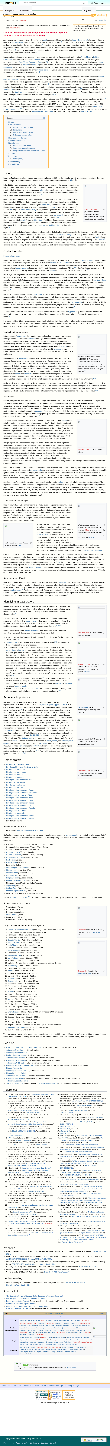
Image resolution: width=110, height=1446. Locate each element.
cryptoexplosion (42, 70)
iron (39, 705)
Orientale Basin (14, 1012)
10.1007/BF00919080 (17, 1259)
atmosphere (21, 336)
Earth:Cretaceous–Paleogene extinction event (23, 1047)
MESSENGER (95, 932)
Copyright (44, 1443)
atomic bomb (58, 215)
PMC (96, 1237)
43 (100, 1033)
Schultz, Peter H (63, 1349)
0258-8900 (67, 1196)
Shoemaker (23, 1332)
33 (35, 735)
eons (53, 207)
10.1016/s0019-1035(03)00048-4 (35, 1170)
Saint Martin (80, 1330)
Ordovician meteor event (54, 1342)
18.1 (13, 1216)
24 (60, 625)
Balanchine (82, 930)
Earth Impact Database (18, 897)
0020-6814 (93, 1145)
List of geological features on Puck (19, 805)
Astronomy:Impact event (15, 1058)
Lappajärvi (23, 1328)
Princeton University (28, 210)
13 (71, 180)
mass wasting (63, 582)
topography (7, 67)
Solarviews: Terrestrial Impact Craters (20, 1304)
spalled (60, 482)
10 (54, 94)
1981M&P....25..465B (43, 1259)
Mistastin (57, 1328)
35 (13, 740)
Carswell (43, 743)
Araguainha (41, 1323)
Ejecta (64, 420)
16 (75, 267)
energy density (76, 302)
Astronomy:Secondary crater (17, 1081)
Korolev (11, 991)
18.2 (16, 1216)
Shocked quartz (51, 1344)
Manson (49, 1328)
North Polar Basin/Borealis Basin (20, 930)
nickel (65, 705)
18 (74, 307)
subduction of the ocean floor (42, 112)
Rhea (89, 973)
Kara (72, 1326)
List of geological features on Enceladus (21, 793)
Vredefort (22, 1335)
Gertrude (11, 1020)
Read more (71, 1367)
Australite (37, 1337)
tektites (21, 650)
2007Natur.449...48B (34, 1166)
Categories (5, 1386)
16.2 (16, 1204)
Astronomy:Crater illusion (15, 1050)
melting (53, 263)
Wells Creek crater (84, 664)
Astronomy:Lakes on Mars (16, 1060)
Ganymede (7, 60)
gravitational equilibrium (93, 550)
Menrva (10, 999)
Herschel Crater (83, 450)
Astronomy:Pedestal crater (16, 1071)
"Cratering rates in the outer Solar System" (36, 1168)
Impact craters (16, 1386)
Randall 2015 (65, 1126)
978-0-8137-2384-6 (29, 1214)
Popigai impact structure (15, 880)
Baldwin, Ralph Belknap (27, 1347)
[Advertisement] (94, 54)
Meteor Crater (14, 28)
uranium (45, 705)
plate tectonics (86, 112)
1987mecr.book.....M (21, 1285)
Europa (32, 62)
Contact (53, 1443)
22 (68, 595)
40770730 (44, 1145)
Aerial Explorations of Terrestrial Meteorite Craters (25, 1298)
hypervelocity (77, 40)
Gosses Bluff (49, 1326)
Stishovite (61, 1344)
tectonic (26, 65)
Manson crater (11, 870)
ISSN (87, 1145)
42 (29, 897)
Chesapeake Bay (84, 1323)
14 (42, 194)
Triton (48, 62)
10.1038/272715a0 (72, 1175)
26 (55, 642)
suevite (43, 225)
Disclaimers (34, 1443)
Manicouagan (40, 1328)
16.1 (13, 1204)
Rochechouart (70, 1330)
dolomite (86, 671)
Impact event (60, 1317)
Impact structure (83, 633)
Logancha (31, 1328)
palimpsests (16, 590)
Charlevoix (73, 1323)
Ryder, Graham (51, 1349)
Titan (40, 62)
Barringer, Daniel (42, 1347)
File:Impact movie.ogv (11, 256)
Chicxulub (22, 1326)
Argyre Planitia (13, 950)
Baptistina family (21, 92)
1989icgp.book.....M (46, 1264)
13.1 (13, 1186)
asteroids (37, 60)
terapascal (57, 349)
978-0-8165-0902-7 (77, 1283)
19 (9, 316)
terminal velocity (100, 280)
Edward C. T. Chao (63, 217)
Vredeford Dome (9, 730)
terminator (81, 973)
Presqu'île (47, 1330)
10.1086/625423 (71, 1152)
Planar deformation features (82, 1342)
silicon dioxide (39, 220)
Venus (25, 62)
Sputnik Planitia (14, 940)
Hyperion (71, 312)
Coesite (50, 1337)
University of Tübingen (64, 235)
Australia (49, 1320)
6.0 (10, 1137)
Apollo (97, 237)
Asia (42, 1320)
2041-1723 (75, 1237)
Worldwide (23, 1320)
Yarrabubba (40, 1335)
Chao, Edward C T (68, 1347)
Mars (87, 530)
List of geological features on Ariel (19, 811)
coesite (23, 220)
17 (88, 270)
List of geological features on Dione (19, 798)
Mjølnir (63, 1328)
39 (38, 745)
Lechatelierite (24, 1342)
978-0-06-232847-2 (91, 1267)
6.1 (12, 1137)
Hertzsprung (12, 966)
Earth (20, 62)
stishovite (28, 374)
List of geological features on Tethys (19, 795)
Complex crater (59, 1337)
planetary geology (72, 835)
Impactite (69, 1340)
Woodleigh (30, 1335)
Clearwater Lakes (13, 852)
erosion (91, 537)
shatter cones (31, 621)
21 (22, 589)
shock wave (23, 358)
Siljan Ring (10, 885)
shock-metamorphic (31, 630)
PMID (9, 1166)
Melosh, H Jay (39, 1349)
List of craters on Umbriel (15, 813)
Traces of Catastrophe (23, 1140)
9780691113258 (38, 1191)
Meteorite (33, 1342)
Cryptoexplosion (24, 1340)
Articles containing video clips (51, 1386)
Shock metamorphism (37, 1344)
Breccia (43, 1337)
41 (24, 753)
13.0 (10, 1186)
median (52, 270)
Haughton (58, 1326)
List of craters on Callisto (15, 787)
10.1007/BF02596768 (92, 1193)
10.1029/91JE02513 (69, 1184)
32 (33, 735)
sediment (88, 535)
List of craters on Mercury (15, 769)
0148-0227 (86, 1184)
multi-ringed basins (36, 567)
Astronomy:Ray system (15, 1078)
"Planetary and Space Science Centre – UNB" (76, 1240)
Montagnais (71, 1328)
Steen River (51, 1332)
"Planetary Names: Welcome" (71, 1242)
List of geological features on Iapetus (20, 803)
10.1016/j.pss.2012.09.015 (43, 1233)
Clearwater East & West (36, 1326)
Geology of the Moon (31, 1386)
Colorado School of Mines (93, 1203)
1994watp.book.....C (21, 1119)
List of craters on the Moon (16, 772)
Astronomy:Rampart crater (16, 1076)
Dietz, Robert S (81, 1347)
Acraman (22, 1323)
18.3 (19, 1216)
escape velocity (22, 268)
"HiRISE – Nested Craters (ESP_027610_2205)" (25, 1223)
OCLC (38, 1145)
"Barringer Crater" (15, 1136)
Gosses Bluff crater (13, 855)
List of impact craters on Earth (17, 764)
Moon (100, 240)
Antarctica (36, 1320)
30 (21, 709)
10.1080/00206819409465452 (73, 1145)
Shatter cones (11, 642)
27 (12, 675)
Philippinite (67, 1342)
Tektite (74, 1344)
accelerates (31, 339)
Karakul (78, 1326)
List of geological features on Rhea (19, 800)
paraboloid (39, 411)
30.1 (65, 1137)
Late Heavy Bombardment (83, 1340)
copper (56, 705)
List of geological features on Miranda (20, 808)
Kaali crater (10, 860)
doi (27, 1163)
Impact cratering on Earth (54, 1313)
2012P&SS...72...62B (21, 1235)
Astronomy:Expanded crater (16, 1053)
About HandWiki (22, 1443)
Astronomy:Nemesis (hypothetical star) (21, 1065)
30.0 (62, 1137)
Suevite (68, 1344)
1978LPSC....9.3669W (60, 1272)
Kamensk (66, 1326)
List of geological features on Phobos (20, 780)
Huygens (11, 978)
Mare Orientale (12, 915)
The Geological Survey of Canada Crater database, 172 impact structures (34, 1296)
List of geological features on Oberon (20, 818)
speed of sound (87, 260)
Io (36, 62)
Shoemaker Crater (84, 771)
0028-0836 (88, 1175)
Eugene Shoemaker (91, 209)
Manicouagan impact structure (17, 868)
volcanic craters (18, 42)
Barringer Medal (54, 1347)
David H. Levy (45, 205)
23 (57, 625)
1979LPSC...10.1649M (26, 1131)
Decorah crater (83, 707)
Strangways (61, 1332)
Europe (55, 1320)
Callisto (20, 545)
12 (21, 109)
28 (43, 678)
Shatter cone (23, 1344)
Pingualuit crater (12, 878)
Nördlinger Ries (54, 225)
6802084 (102, 1237)
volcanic (35, 65)
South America (75, 1320)
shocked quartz (21, 686)
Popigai (40, 1330)
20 (85, 370)
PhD (11, 210)
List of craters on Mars (14, 775)
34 (38, 735)
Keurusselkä (86, 1326)
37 (33, 745)
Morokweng (80, 1328)
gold (51, 705)
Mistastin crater (12, 873)
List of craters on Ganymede (17, 785)
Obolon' (34, 1330)
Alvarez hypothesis (25, 1337)
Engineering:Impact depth (16, 1055)
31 (31, 735)
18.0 (10, 1216)
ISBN (27, 1112)
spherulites (10, 650)
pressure (63, 346)
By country (85, 1320)
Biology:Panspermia (14, 1068)
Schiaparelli (12, 981)
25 (18, 639)
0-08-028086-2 (35, 1112)
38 (35, 745)
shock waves (38, 294)
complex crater (42, 535)
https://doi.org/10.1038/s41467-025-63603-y (87, 1101)
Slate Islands (41, 1332)
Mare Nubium (13, 958)
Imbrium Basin (13, 942)
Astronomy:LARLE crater (15, 1063)
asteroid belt (8, 89)
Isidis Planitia (13, 945)
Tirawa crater (82, 971)
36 (16, 740)
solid (45, 40)
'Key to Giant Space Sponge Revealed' (22, 1221)
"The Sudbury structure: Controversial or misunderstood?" (79, 1179)
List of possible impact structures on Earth (22, 767)
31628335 (89, 1237)
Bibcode (10, 1119)
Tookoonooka (77, 1332)
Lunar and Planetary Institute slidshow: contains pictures (27, 1306)
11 (105, 98)
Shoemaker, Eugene (77, 1349)
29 (59, 690)
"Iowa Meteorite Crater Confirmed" (88, 1136)
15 (103, 239)
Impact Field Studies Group (46, 1352)
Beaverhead (51, 1323)
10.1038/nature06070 (36, 1163)
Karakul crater (11, 862)
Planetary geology (72, 1386)
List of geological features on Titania (20, 816)
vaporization (64, 263)
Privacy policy (8, 1443)
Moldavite (41, 1342)
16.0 (10, 1204)
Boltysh (58, 1323)
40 (36, 750)
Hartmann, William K (26, 1349)
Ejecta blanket (36, 1340)
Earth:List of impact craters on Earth (29, 831)
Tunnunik (87, 1332)
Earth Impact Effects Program (17, 1309)
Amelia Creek (31, 1323)
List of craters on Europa (15, 782)
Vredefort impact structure (16, 891)
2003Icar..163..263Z (21, 1172)
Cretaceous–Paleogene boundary (77, 1337)
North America (64, 1320)
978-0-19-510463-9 (23, 1264)
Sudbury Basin (27, 738)
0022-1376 (87, 1152)
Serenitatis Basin (14, 955)
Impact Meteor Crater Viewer (17, 1301)
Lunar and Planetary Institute (47, 1083)
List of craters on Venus (15, 777)
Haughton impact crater (15, 857)
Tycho (58, 562)
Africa (30, 1320)
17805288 (15, 1166)
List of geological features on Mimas (20, 790)
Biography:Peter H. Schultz (16, 1073)
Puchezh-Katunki (58, 1330)
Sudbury (69, 1332)
